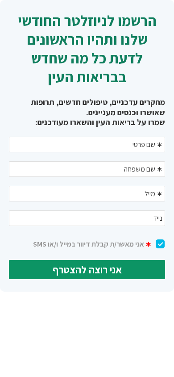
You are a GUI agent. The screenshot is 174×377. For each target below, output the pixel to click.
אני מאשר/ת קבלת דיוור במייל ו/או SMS (92, 244)
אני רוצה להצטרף (87, 269)
